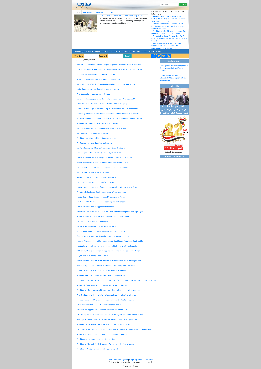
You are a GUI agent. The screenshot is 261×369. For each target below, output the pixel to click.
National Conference (127, 51)
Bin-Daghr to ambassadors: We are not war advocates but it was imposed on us (108, 319)
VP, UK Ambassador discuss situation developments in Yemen (101, 231)
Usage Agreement (136, 360)
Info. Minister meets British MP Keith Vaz (92, 133)
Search (183, 4)
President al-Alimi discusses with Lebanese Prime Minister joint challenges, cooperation (110, 290)
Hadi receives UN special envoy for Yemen (93, 172)
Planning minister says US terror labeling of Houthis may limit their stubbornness (108, 109)
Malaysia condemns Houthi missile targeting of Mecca (98, 89)
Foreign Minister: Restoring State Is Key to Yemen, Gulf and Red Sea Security (174, 65)
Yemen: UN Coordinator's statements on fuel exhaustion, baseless (102, 285)
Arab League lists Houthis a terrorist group (93, 94)
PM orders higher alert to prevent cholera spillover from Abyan (101, 128)
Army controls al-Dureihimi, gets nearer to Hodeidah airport (100, 79)
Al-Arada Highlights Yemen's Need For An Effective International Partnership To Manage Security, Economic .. (169, 38)
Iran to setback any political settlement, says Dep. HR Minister (101, 148)
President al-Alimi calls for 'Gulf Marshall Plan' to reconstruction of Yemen (105, 344)
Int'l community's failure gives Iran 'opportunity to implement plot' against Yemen (108, 251)
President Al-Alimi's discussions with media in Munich (97, 349)
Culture (106, 51)
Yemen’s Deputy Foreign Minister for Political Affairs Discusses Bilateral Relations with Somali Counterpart (168, 18)
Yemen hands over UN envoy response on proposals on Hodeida (102, 334)
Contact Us (149, 360)
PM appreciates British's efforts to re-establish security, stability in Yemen (105, 300)
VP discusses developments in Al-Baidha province (96, 226)
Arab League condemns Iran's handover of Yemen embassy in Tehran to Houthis (108, 114)
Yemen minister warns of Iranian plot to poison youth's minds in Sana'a (104, 158)
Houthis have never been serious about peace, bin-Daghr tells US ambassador (107, 246)
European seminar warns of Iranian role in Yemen (96, 74)
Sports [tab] (110, 12)
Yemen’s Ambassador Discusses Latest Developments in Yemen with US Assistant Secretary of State (167, 26)
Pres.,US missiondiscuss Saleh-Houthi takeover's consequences (101, 192)
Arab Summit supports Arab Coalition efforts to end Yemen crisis (102, 310)
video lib (174, 86)
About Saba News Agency (118, 360)
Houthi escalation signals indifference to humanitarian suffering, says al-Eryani (107, 187)
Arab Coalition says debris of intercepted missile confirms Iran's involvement (106, 295)
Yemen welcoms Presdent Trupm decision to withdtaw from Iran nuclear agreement (109, 261)
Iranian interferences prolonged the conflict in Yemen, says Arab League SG (106, 99)
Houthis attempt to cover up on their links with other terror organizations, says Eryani (110, 212)
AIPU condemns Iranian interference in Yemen (94, 143)
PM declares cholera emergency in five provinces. (96, 182)
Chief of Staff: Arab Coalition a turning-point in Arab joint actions (102, 167)
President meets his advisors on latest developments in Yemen (101, 275)
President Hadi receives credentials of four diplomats (97, 123)
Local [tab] (78, 12)
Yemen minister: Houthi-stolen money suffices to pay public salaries (103, 216)
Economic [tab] (100, 12)
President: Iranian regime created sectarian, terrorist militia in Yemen (103, 324)
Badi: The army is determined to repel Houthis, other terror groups (102, 104)
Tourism (114, 51)
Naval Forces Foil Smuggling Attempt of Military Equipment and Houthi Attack (173, 74)
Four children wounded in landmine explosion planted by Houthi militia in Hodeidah (109, 65)
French (151, 51)
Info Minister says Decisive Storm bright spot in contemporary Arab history (106, 84)
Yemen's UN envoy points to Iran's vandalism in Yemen (98, 177)
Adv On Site (141, 51)
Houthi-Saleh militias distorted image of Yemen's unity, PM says (101, 197)
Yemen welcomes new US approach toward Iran (95, 207)
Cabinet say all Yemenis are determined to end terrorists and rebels (103, 236)
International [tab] (88, 12)
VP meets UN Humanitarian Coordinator (92, 221)
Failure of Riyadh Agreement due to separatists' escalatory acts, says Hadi (106, 266)
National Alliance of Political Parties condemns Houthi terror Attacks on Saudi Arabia (110, 241)
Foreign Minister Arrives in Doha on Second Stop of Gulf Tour (123, 16)
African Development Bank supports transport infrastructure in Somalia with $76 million (111, 69)
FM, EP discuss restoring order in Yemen (92, 256)
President (89, 51)
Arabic (158, 51)
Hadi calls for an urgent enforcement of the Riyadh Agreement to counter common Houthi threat (114, 329)
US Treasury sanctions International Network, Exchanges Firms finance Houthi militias (110, 315)
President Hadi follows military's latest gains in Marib (97, 138)
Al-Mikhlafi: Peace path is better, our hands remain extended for (101, 270)
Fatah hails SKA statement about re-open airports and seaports (101, 202)
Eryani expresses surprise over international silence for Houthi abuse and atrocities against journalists (116, 280)
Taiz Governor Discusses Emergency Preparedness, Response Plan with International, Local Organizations (166, 45)
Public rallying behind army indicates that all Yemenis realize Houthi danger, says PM (109, 118)
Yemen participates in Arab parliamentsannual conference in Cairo (102, 163)
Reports (98, 51)
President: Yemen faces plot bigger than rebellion (96, 339)
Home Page (79, 51)
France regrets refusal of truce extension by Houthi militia (99, 153)
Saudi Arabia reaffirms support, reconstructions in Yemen (99, 305)
